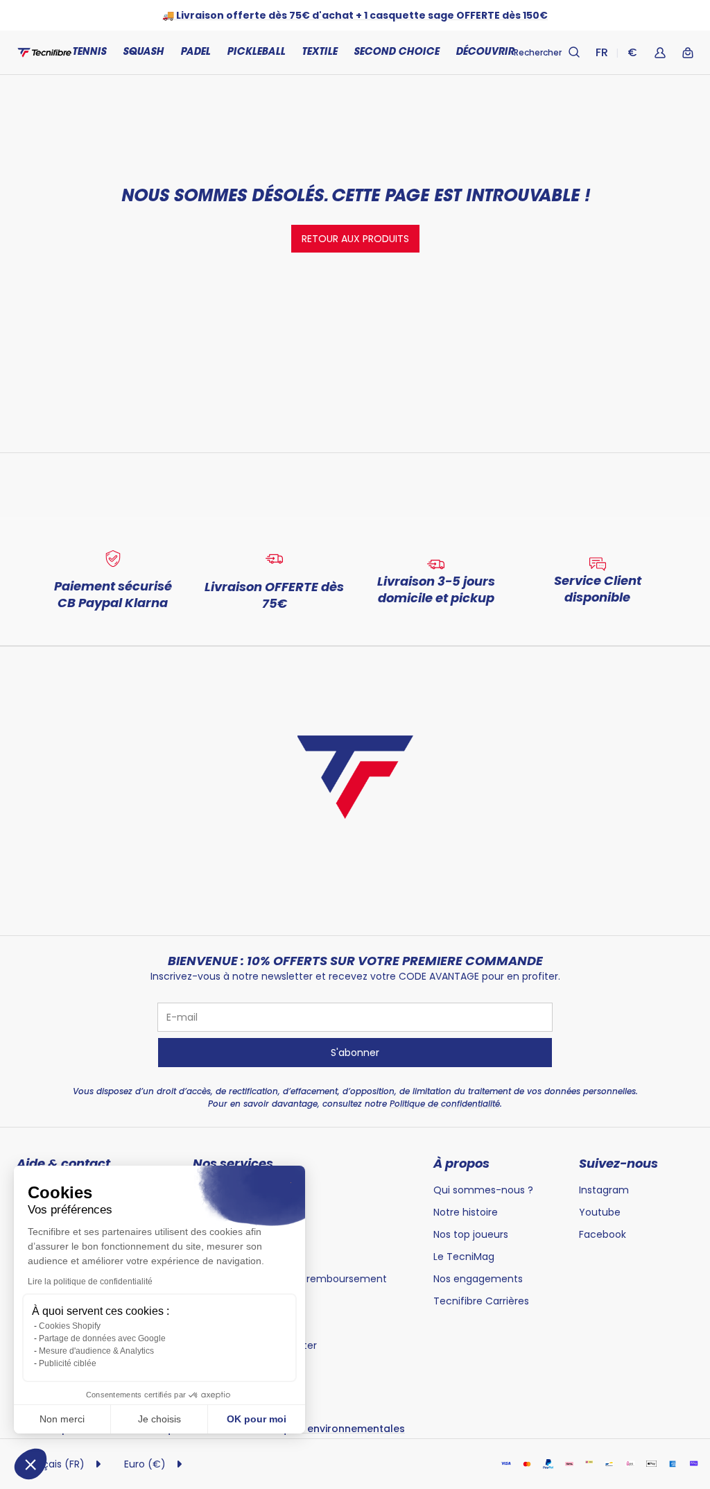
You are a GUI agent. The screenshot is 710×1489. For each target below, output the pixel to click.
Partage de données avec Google (102, 1338)
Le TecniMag (463, 1256)
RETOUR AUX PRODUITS (355, 239)
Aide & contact (63, 1163)
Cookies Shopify (70, 1326)
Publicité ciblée (67, 1363)
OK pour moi (256, 1418)
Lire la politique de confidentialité (90, 1281)
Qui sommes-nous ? (483, 1190)
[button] (30, 1464)
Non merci (62, 1418)
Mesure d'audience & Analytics (96, 1351)
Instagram (604, 1190)
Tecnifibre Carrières (481, 1301)
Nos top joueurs (470, 1234)
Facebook (602, 1234)
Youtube (600, 1212)
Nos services (233, 1163)
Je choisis (159, 1418)
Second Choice (396, 53)
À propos (461, 1163)
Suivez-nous (618, 1163)
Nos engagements (478, 1279)
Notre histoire (465, 1212)
